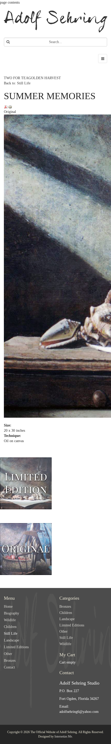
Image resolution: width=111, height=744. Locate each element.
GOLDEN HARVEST (44, 78)
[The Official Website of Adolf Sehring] (55, 21)
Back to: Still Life (17, 83)
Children (10, 627)
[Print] (10, 107)
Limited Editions (16, 647)
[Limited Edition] (26, 482)
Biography (11, 613)
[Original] (26, 547)
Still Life (10, 633)
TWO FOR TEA (16, 78)
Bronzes (9, 660)
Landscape (11, 640)
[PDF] (6, 107)
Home (8, 606)
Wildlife (10, 620)
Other (8, 654)
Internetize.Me (63, 736)
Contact (9, 667)
